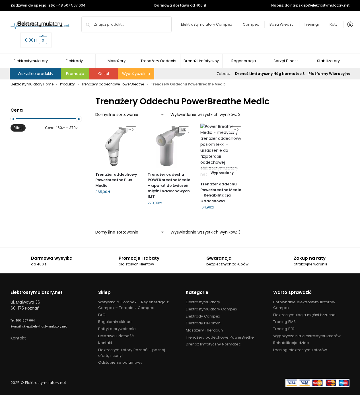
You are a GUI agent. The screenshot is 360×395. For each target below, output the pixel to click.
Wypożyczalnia (136, 73)
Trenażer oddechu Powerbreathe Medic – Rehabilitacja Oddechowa (220, 192)
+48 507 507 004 (70, 5)
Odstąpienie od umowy (120, 362)
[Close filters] (80, 98)
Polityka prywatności (117, 328)
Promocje (75, 73)
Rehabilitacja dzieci (291, 342)
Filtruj (18, 127)
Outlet (103, 73)
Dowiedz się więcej (222, 219)
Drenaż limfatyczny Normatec (213, 344)
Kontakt (18, 338)
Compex (251, 24)
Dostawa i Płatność (116, 336)
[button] (36, 40)
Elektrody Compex (203, 316)
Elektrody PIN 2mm (203, 323)
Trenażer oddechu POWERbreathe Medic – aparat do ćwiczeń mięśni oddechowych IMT (169, 185)
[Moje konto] (349, 24)
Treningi (311, 24)
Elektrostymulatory (203, 302)
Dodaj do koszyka (117, 204)
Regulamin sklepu (114, 321)
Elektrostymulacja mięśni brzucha (304, 315)
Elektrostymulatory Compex (206, 24)
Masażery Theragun (204, 330)
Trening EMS (284, 321)
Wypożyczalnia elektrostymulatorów (307, 336)
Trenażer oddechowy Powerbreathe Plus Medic (116, 180)
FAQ (102, 315)
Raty (334, 24)
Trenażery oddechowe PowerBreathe (112, 84)
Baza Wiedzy (281, 24)
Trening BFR (284, 328)
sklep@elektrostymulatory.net (324, 5)
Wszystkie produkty (35, 73)
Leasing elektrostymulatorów (300, 350)
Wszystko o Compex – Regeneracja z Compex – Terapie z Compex (133, 304)
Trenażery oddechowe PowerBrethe (220, 337)
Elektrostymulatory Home (32, 84)
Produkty (67, 84)
